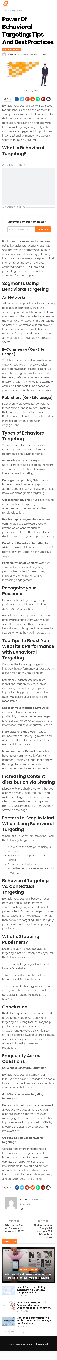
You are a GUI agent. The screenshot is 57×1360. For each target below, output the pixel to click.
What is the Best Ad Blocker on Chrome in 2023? (14, 1228)
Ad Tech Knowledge (28, 1269)
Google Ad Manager (11, 50)
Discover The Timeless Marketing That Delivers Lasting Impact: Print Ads (28, 1276)
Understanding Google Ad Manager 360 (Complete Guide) (43, 1231)
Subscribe (43, 229)
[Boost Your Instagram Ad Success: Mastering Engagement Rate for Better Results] (8, 1306)
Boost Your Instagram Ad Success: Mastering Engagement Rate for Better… (34, 1305)
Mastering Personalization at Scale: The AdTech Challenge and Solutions (34, 1320)
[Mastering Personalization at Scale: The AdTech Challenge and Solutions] (8, 1321)
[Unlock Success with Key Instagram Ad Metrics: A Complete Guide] (8, 1290)
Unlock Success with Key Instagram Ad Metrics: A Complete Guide (31, 1290)
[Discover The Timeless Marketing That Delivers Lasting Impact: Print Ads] (28, 1264)
